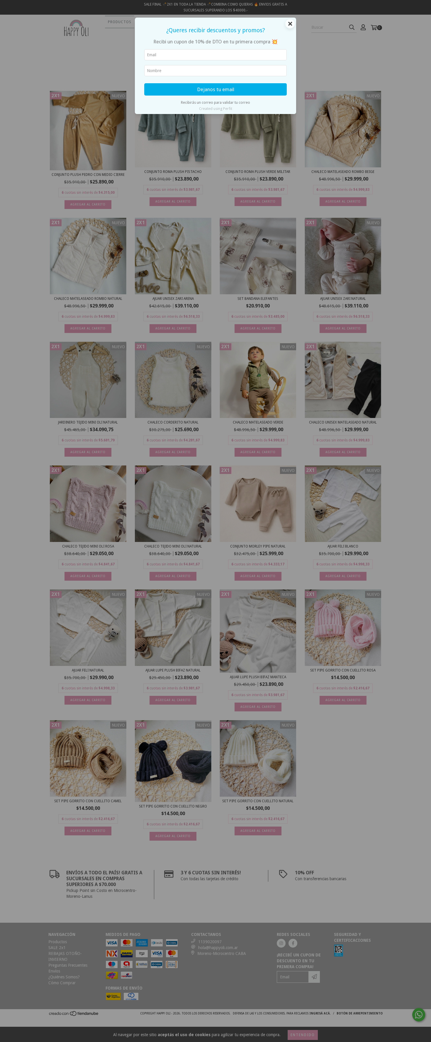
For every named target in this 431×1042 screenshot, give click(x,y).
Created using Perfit (215, 108)
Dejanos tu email (215, 89)
